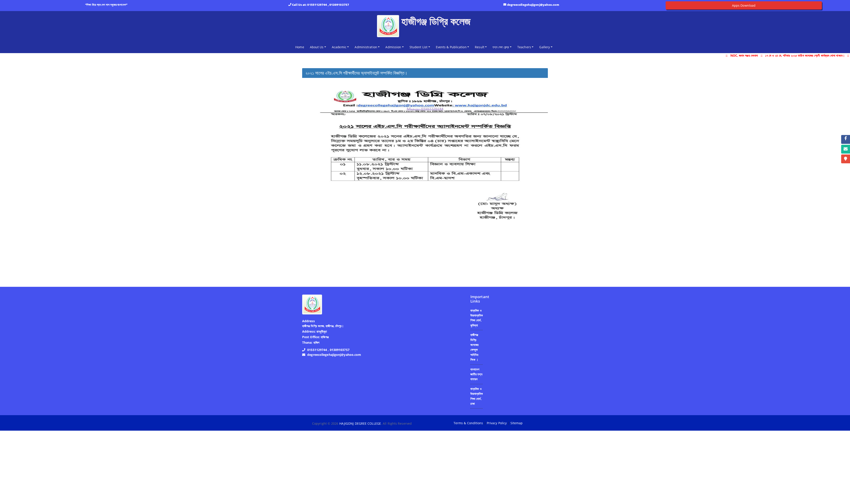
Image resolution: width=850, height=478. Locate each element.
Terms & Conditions (468, 423)
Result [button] (479, 47)
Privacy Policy (497, 423)
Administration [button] (366, 47)
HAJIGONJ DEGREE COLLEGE (360, 423)
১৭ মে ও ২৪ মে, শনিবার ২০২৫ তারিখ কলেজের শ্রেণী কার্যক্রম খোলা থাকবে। (800, 55)
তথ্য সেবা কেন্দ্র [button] (501, 47)
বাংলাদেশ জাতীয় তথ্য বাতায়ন (476, 374)
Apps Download (743, 5)
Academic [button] (339, 47)
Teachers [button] (524, 47)
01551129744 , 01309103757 (328, 5)
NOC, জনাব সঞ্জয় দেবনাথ (739, 55)
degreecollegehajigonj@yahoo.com (533, 5)
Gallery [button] (544, 47)
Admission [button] (393, 47)
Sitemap (516, 423)
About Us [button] (317, 47)
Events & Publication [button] (451, 47)
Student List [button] (418, 47)
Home (300, 47)
